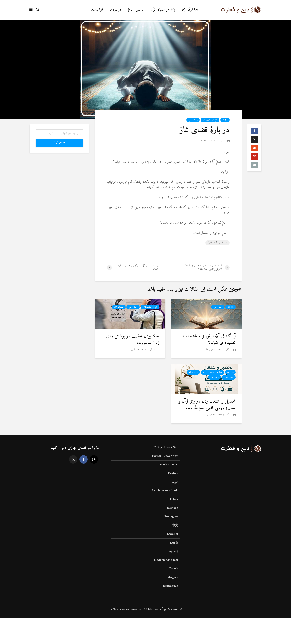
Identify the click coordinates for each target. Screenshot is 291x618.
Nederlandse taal (166, 560)
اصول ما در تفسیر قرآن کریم (212, 372)
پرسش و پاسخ (135, 10)
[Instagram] (94, 459)
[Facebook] (83, 459)
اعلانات (225, 120)
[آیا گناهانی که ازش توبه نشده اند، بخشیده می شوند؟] (206, 314)
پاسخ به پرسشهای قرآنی (162, 10)
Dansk (173, 568)
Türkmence (170, 586)
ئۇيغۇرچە (173, 551)
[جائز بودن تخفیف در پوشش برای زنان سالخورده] (130, 314)
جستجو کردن (59, 142)
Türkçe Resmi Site (165, 447)
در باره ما (115, 10)
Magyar (172, 577)
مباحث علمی (214, 377)
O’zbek (173, 499)
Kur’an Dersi (169, 464)
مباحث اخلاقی (228, 377)
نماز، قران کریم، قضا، (217, 242)
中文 (175, 525)
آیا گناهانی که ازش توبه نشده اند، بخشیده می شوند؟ (209, 339)
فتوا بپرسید (97, 10)
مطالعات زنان (118, 307)
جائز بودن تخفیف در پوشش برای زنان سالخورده (132, 339)
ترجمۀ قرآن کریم (191, 10)
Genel (230, 307)
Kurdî (174, 542)
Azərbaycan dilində (164, 490)
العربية (175, 482)
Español (172, 534)
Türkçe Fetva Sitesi (165, 456)
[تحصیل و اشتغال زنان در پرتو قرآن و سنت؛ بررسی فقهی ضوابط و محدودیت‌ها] (206, 379)
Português (171, 516)
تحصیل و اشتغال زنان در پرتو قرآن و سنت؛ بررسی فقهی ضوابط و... (207, 404)
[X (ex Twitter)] (73, 459)
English (173, 473)
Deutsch (172, 508)
